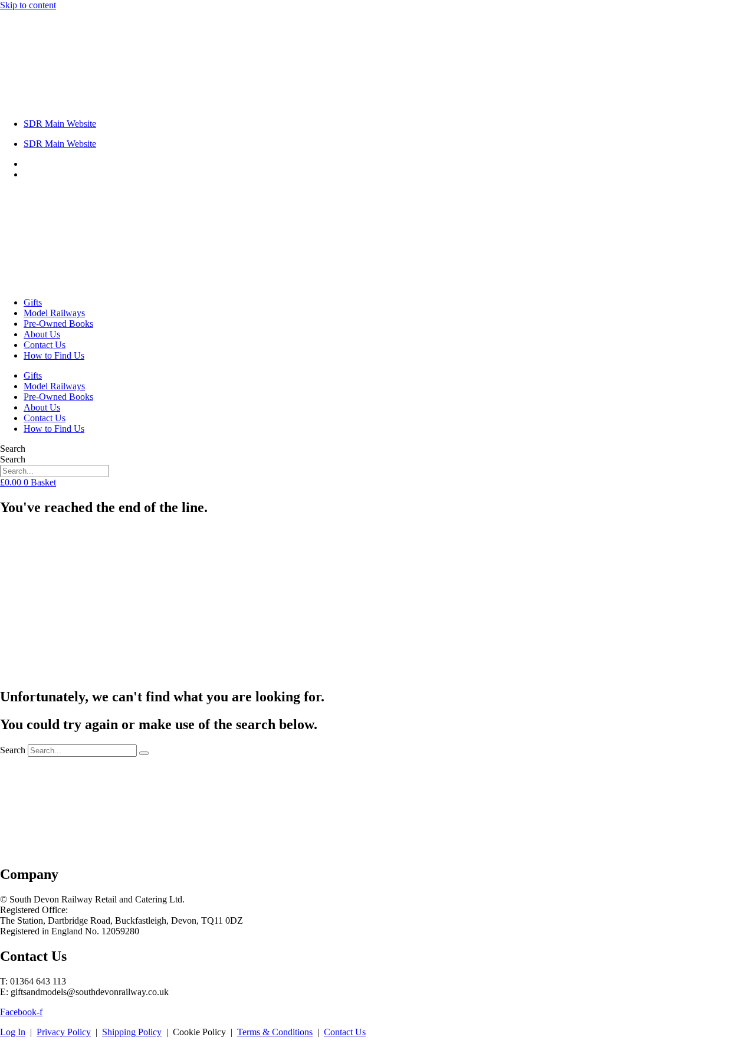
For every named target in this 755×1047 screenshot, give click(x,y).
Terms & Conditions (275, 1032)
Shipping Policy (132, 1032)
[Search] (144, 753)
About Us (42, 334)
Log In (12, 1032)
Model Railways (54, 313)
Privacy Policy (64, 1032)
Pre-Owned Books (58, 324)
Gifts (33, 302)
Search (12, 449)
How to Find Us (54, 355)
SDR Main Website (60, 124)
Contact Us (44, 345)
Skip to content (28, 5)
